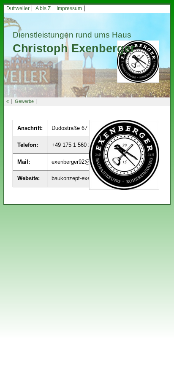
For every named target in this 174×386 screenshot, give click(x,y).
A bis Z (43, 8)
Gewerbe (24, 101)
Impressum (69, 8)
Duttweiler (18, 8)
